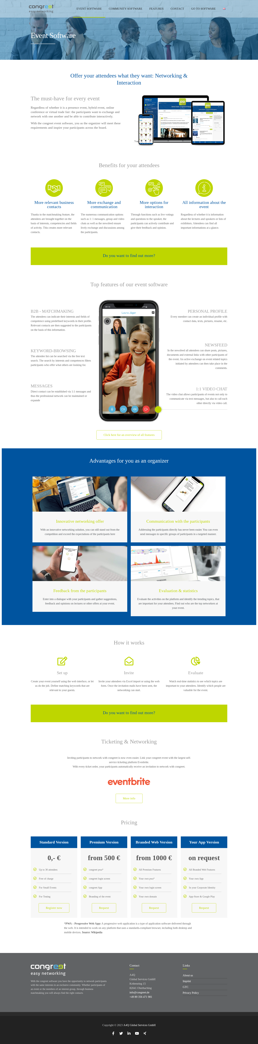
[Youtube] (136, 1033)
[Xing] (144, 1033)
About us (188, 975)
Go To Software (203, 8)
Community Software (125, 8)
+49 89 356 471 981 (141, 996)
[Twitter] (121, 1033)
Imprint (187, 981)
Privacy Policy (191, 992)
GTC (185, 986)
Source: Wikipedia (92, 932)
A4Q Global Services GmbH (139, 1025)
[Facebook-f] (113, 1033)
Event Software (89, 8)
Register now (54, 908)
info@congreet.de (139, 992)
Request (104, 908)
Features (156, 8)
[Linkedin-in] (129, 1033)
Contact (177, 8)
